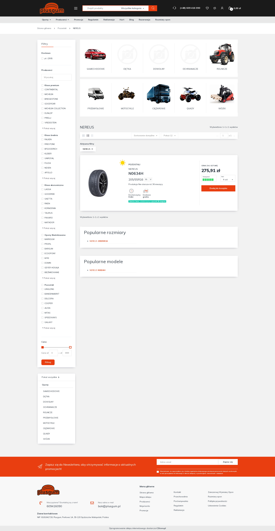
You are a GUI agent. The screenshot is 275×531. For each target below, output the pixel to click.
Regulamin (93, 19)
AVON (47, 308)
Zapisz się (228, 462)
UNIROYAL (49, 158)
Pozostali (49, 285)
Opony (45, 19)
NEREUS (87, 149)
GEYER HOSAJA (52, 267)
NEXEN (48, 167)
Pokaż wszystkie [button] (49, 377)
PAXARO (49, 217)
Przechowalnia (180, 496)
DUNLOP (48, 113)
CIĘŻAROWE (49, 428)
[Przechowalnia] (207, 8)
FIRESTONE (50, 144)
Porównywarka (181, 501)
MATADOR (49, 222)
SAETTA (48, 198)
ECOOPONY (50, 253)
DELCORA (49, 298)
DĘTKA (46, 396)
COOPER (49, 303)
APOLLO (48, 172)
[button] (135, 8)
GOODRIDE (50, 194)
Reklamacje (109, 19)
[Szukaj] (153, 8)
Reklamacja (179, 510)
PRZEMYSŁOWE (50, 417)
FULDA (48, 163)
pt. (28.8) (48, 58)
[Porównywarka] (214, 8)
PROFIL (48, 244)
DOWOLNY (48, 402)
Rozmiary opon (162, 19)
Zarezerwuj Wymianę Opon (220, 492)
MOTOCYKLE (49, 423)
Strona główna (147, 492)
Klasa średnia (51, 135)
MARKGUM (49, 239)
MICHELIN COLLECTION (55, 108)
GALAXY (48, 322)
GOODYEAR (50, 103)
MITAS (47, 312)
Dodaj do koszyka (218, 188)
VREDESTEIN (50, 122)
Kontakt (177, 492)
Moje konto (145, 506)
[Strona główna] (50, 8)
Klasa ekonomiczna (54, 185)
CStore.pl (161, 528)
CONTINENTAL (51, 89)
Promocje (78, 19)
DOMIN (48, 263)
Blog (131, 19)
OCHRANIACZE (50, 407)
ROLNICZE (47, 412)
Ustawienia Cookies (217, 505)
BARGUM (49, 248)
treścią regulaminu (191, 471)
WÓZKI (46, 439)
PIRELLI (48, 118)
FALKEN (48, 139)
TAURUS (48, 213)
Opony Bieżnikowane (55, 235)
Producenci (61, 19)
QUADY (46, 433)
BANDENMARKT (52, 294)
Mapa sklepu (145, 497)
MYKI (47, 258)
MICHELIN (49, 94)
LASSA (48, 189)
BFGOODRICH (51, 149)
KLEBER (48, 153)
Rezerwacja (144, 19)
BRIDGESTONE (51, 99)
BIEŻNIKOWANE (52, 272)
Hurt (122, 19)
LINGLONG (49, 289)
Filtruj (48, 362)
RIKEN (47, 203)
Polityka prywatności (217, 501)
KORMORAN (50, 208)
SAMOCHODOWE (51, 391)
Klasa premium (52, 85)
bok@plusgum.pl (109, 506)
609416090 (54, 506)
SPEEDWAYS (51, 317)
